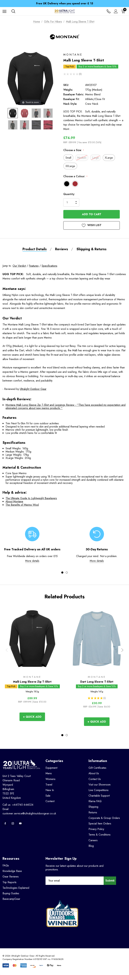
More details (32, 561)
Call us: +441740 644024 (18, 805)
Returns (93, 812)
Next (122, 650)
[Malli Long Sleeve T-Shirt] (13, 113)
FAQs (6, 865)
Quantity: (69, 194)
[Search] (13, 11)
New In (50, 790)
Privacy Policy (96, 829)
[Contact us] (109, 11)
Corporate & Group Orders (104, 818)
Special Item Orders (100, 823)
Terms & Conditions (100, 835)
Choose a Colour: (75, 176)
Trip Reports (9, 882)
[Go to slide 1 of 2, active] (62, 573)
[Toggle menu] (4, 11)
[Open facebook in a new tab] (5, 823)
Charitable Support (99, 796)
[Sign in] (116, 11)
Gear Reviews (11, 876)
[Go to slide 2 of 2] (67, 573)
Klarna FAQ (95, 801)
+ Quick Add (32, 717)
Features (34, 266)
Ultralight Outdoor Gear (33, 389)
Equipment (51, 768)
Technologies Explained (16, 888)
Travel (49, 785)
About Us (94, 773)
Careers (93, 840)
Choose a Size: (73, 150)
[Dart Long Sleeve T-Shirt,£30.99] (96, 639)
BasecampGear (11, 899)
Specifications (49, 266)
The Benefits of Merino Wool (22, 505)
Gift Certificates (97, 768)
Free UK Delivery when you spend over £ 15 (64, 3)
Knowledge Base (12, 871)
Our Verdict (19, 266)
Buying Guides (11, 893)
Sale (48, 796)
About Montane (14, 501)
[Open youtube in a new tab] (20, 823)
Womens (50, 779)
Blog (91, 846)
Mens (49, 773)
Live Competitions (99, 790)
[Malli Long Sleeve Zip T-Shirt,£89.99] (32, 639)
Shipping (93, 807)
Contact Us (95, 779)
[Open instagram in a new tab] (12, 823)
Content (50, 801)
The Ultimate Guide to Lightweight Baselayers (31, 498)
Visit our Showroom (100, 785)
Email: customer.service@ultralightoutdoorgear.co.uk (29, 811)
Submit (109, 880)
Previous (7, 650)
